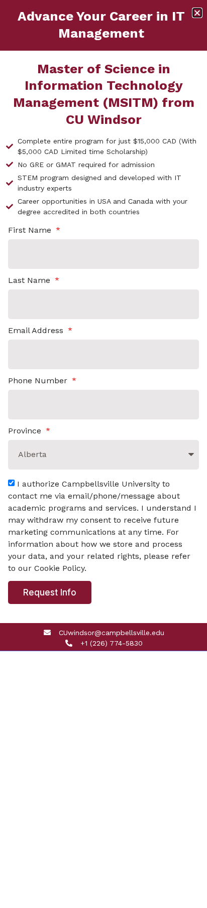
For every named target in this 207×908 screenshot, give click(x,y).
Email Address (37, 331)
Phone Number (39, 381)
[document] (103, 454)
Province (26, 431)
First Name (31, 230)
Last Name (30, 280)
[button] (197, 13)
